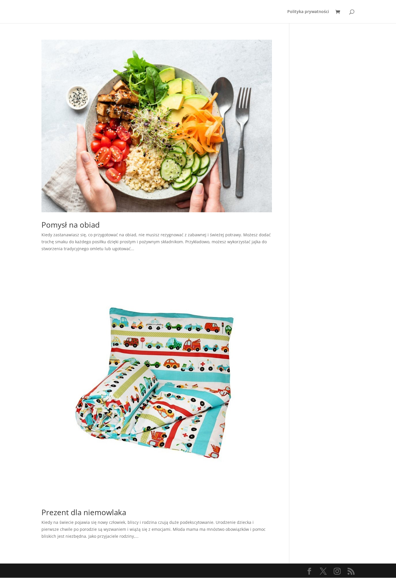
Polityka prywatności (308, 12)
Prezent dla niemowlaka (83, 512)
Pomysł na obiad (70, 225)
